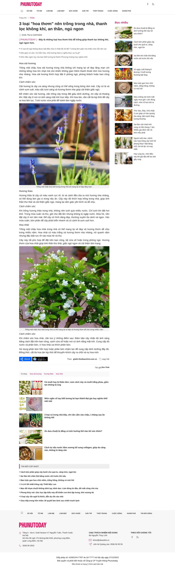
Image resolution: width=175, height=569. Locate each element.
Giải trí (85, 11)
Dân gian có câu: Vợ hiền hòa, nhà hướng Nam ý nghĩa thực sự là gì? (50, 53)
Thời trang (98, 11)
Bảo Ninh (105, 367)
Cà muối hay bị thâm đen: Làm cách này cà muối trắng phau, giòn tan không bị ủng (76, 383)
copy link (105, 359)
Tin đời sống (146, 513)
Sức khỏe (73, 11)
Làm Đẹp (61, 11)
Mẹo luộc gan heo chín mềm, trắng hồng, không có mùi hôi (47, 480)
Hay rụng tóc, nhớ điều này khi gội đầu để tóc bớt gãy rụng (145, 156)
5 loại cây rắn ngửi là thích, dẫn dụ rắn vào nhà (42, 496)
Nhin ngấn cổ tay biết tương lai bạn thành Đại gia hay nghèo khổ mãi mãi (75, 399)
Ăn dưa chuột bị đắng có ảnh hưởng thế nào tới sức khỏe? (73, 431)
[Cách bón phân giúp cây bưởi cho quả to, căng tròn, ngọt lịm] (123, 46)
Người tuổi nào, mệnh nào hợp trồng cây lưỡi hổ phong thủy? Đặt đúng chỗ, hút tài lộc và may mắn (145, 143)
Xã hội (29, 11)
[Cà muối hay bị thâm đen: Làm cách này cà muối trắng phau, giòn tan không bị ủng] (30, 388)
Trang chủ (23, 18)
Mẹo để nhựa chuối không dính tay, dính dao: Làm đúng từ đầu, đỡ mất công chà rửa (59, 488)
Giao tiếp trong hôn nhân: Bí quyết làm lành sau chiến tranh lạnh (50, 501)
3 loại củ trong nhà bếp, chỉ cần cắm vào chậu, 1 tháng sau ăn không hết (74, 416)
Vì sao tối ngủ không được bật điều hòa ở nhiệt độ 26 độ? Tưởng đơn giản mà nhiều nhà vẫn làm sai (63, 49)
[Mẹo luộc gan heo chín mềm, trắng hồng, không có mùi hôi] (123, 87)
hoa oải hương (35, 374)
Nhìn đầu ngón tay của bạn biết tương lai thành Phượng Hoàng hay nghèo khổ (54, 57)
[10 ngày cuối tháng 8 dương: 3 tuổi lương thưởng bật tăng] (123, 74)
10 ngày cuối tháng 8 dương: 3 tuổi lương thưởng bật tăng (142, 72)
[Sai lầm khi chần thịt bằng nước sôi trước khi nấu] (123, 60)
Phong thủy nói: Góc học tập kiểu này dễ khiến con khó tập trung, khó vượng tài (57, 492)
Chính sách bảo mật (95, 564)
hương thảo (48, 374)
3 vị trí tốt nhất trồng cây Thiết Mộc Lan (38, 484)
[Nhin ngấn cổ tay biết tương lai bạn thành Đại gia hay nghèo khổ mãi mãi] (30, 404)
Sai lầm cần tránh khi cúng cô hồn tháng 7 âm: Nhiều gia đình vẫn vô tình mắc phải (144, 128)
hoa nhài (59, 374)
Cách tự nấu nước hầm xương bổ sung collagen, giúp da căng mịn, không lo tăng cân (74, 448)
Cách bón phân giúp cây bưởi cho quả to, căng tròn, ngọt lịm (48, 472)
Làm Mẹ (49, 11)
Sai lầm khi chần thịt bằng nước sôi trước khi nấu (43, 476)
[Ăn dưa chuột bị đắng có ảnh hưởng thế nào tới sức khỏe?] (30, 437)
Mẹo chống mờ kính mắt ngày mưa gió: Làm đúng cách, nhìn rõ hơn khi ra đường (144, 101)
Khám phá (126, 11)
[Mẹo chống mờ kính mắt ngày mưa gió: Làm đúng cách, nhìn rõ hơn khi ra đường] (123, 101)
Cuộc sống (113, 11)
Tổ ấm (39, 11)
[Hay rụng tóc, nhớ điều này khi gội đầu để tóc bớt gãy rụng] (123, 158)
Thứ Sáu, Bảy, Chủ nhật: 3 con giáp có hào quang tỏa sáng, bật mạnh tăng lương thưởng (144, 115)
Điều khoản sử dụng (79, 564)
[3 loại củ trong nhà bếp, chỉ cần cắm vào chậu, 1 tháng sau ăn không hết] (30, 420)
